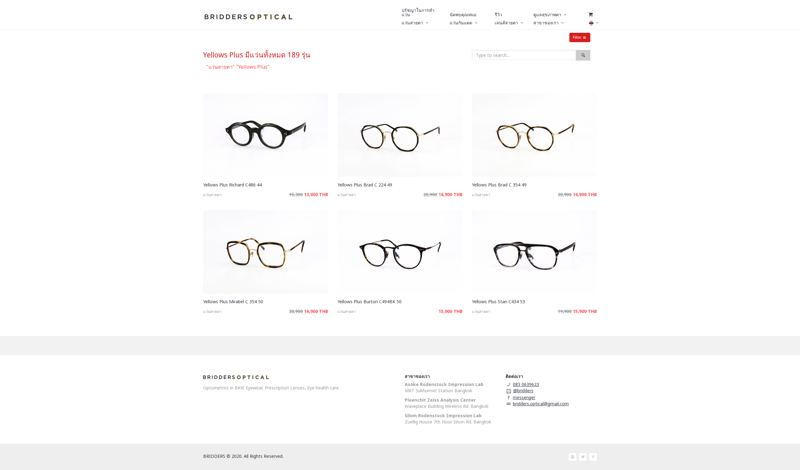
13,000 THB (316, 194)
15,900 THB (450, 311)
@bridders (523, 390)
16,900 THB (450, 194)
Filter (577, 37)
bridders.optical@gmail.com (541, 404)
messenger (524, 397)
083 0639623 (526, 384)
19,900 (565, 311)
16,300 (296, 194)
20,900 (430, 194)
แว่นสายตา (212, 194)
